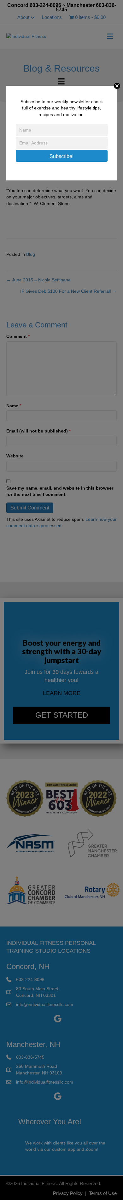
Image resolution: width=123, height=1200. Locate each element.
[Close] (117, 86)
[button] (62, 156)
